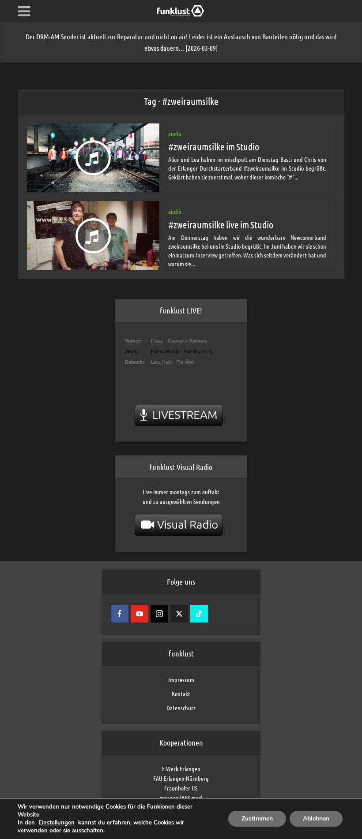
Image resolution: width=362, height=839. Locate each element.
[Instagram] (159, 614)
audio (174, 134)
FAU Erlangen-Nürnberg (181, 778)
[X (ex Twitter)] (179, 614)
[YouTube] (139, 614)
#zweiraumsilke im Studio (213, 146)
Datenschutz (181, 708)
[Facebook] (119, 614)
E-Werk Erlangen (181, 768)
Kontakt (181, 693)
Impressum (181, 679)
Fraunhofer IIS (181, 788)
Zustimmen (257, 818)
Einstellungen (56, 823)
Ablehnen (316, 818)
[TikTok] (199, 614)
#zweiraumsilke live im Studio (220, 224)
